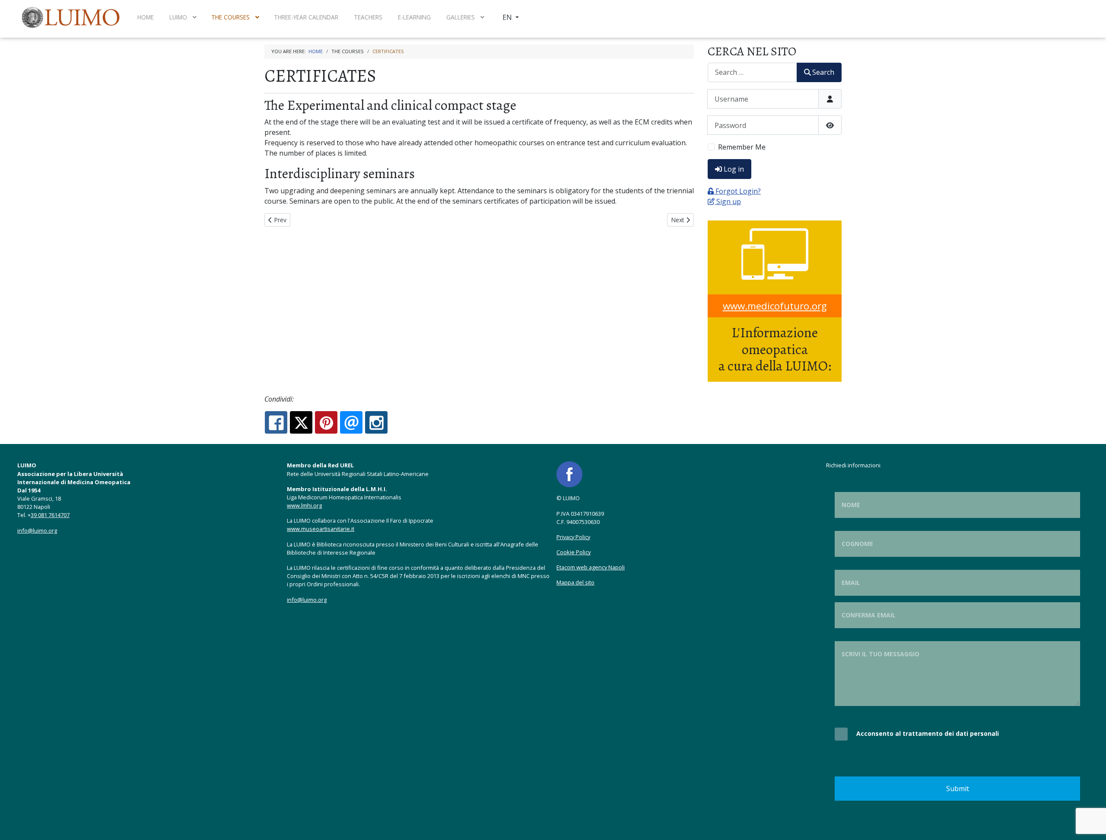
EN (508, 17)
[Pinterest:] (326, 422)
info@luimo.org (37, 530)
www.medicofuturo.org (775, 306)
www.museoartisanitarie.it (320, 529)
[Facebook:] (276, 422)
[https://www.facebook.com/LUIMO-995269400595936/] (569, 474)
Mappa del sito (575, 582)
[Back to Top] (1091, 824)
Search (823, 72)
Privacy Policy (573, 537)
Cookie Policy (573, 552)
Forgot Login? (738, 191)
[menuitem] (72, 17)
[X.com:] (301, 422)
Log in (734, 169)
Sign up (728, 201)
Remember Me (742, 147)
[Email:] (351, 422)
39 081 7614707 (50, 515)
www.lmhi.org (304, 505)
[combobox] (752, 72)
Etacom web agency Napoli (590, 567)
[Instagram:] (376, 422)
